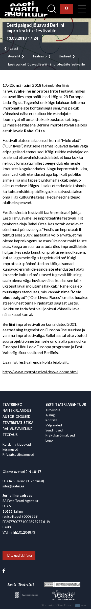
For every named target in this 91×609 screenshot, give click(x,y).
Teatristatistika (18, 423)
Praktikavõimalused (60, 435)
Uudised (65, 56)
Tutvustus (53, 410)
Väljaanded (54, 425)
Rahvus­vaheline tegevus (17, 432)
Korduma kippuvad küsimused (17, 446)
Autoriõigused (17, 417)
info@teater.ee (13, 486)
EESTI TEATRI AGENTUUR (66, 404)
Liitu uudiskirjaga (19, 555)
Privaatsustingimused (18, 454)
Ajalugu (51, 415)
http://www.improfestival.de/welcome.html (40, 371)
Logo (49, 440)
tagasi (13, 48)
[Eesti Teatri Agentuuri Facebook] (4, 570)
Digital (82, 605)
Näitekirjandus (17, 410)
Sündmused (54, 430)
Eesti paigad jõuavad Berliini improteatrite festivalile (46, 64)
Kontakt (51, 420)
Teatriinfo (39, 56)
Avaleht (14, 56)
